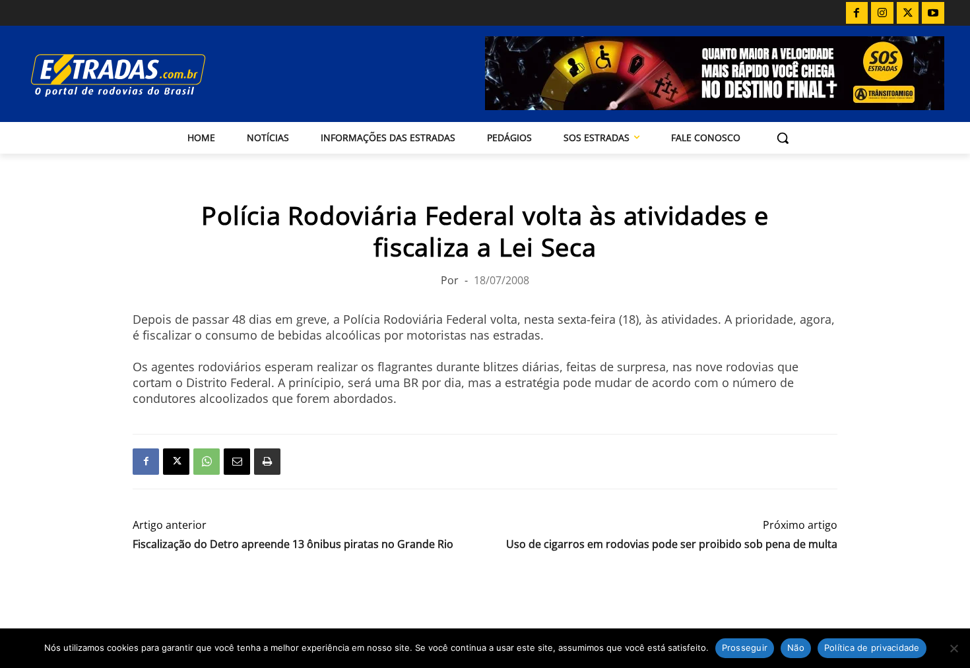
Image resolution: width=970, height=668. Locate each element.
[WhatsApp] (206, 461)
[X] (908, 13)
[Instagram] (882, 13)
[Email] (237, 461)
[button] (782, 138)
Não (795, 647)
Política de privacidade (872, 647)
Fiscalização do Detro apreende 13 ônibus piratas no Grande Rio (293, 544)
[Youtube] (933, 13)
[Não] (953, 648)
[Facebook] (857, 13)
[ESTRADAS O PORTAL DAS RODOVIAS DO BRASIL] (164, 75)
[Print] (267, 461)
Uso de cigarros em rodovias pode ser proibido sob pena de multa (671, 544)
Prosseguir (745, 647)
